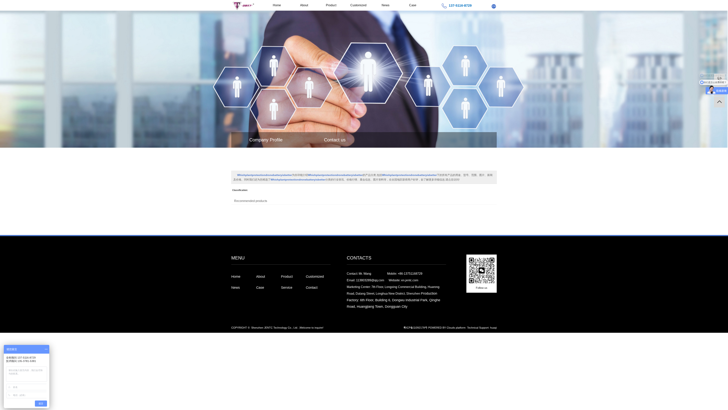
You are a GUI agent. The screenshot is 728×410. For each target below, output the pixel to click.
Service (286, 287)
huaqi (493, 327)
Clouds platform (456, 327)
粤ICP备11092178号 (415, 327)
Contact (312, 287)
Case (412, 5)
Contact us (335, 139)
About (304, 5)
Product (331, 5)
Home (277, 5)
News (385, 5)
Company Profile (265, 139)
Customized (358, 5)
